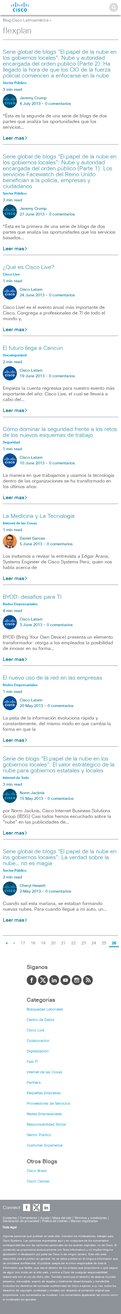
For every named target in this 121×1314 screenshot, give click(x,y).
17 (23, 943)
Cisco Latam (31, 290)
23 (83, 943)
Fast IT (32, 1062)
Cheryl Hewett (33, 886)
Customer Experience (44, 1145)
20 (53, 943)
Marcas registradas (84, 1221)
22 (73, 943)
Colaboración (38, 1041)
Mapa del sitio (61, 1218)
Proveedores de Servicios (48, 1104)
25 (104, 943)
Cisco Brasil (37, 1171)
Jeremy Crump (33, 98)
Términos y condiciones (90, 1218)
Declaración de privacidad (21, 1221)
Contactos (10, 1218)
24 (93, 943)
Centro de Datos (40, 1020)
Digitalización (38, 1051)
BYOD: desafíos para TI (32, 597)
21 (63, 943)
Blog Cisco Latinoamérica (26, 20)
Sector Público (39, 1135)
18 (33, 943)
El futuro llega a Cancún (33, 348)
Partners (34, 1083)
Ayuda (45, 1218)
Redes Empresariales (44, 1114)
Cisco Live (35, 1030)
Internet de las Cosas (44, 1072)
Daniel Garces (32, 538)
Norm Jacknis (32, 793)
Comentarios (28, 1218)
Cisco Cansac (38, 1181)
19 (43, 943)
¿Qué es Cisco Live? (28, 267)
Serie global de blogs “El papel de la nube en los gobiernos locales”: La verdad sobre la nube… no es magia (59, 857)
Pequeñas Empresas (44, 1093)
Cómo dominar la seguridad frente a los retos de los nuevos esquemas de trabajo (60, 432)
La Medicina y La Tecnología (39, 516)
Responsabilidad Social (46, 1124)
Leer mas (13, 138)
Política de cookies (55, 1221)
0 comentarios (58, 104)
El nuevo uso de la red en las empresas (52, 678)
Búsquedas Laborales (45, 1009)
